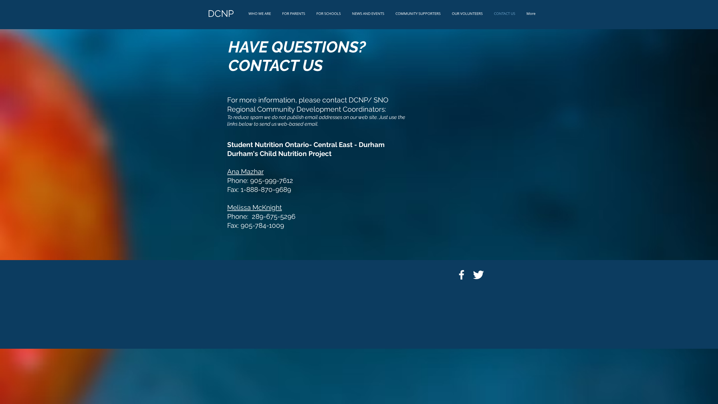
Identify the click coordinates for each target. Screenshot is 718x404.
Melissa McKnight (254, 207)
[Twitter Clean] (478, 274)
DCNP (221, 13)
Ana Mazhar (245, 171)
